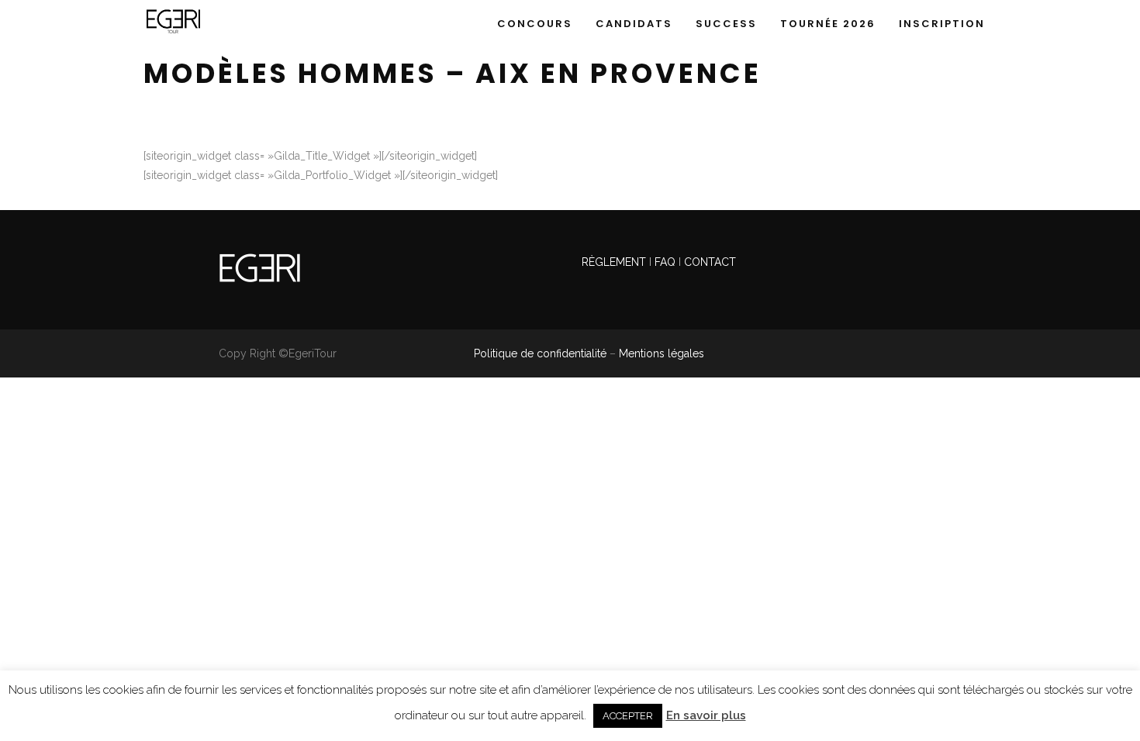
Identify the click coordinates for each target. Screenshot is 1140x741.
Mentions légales (661, 353)
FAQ (665, 262)
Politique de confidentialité (540, 353)
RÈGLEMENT (615, 262)
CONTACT (710, 262)
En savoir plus (706, 715)
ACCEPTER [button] (628, 716)
